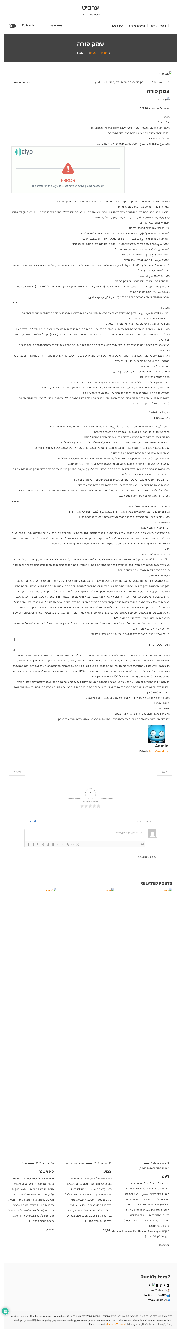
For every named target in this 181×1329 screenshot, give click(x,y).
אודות (154, 25)
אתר (18, 771)
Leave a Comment (22, 82)
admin (100, 82)
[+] (78, 844)
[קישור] (68, 844)
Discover (164, 1245)
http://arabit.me (158, 751)
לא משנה (46, 1171)
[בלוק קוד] (63, 844)
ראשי (163, 25)
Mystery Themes (116, 1324)
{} (72, 844)
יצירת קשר (117, 25)
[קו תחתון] (38, 844)
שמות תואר (71, 1163)
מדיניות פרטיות (137, 25)
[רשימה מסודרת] (48, 844)
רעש (165, 1176)
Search (29, 25)
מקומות (139, 82)
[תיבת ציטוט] (58, 844)
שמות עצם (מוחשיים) (115, 82)
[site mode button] (12, 26)
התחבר (29, 821)
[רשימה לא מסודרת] (53, 844)
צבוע (107, 1171)
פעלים (131, 82)
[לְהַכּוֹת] (43, 844)
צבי (163, 771)
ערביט (90, 7)
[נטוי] (33, 844)
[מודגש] (28, 844)
